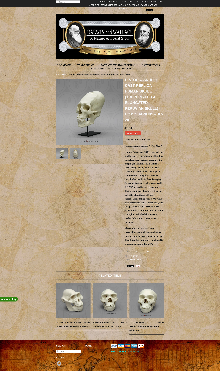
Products (63, 74)
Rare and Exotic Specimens (118, 65)
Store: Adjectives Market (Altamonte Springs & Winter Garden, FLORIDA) (123, 5)
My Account (127, 2)
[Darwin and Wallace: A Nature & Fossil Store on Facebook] (59, 365)
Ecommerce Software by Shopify (125, 351)
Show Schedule (108, 2)
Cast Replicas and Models (141, 252)
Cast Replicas (151, 65)
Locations (64, 65)
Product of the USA (136, 259)
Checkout (156, 2)
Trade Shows (85, 65)
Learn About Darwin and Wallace (111, 68)
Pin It (138, 266)
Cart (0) (144, 2)
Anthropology (133, 256)
